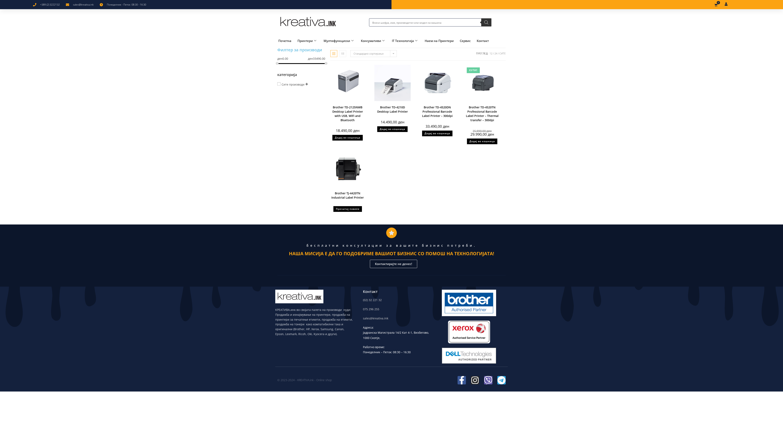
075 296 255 (371, 309)
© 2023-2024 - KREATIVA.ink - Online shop (304, 380)
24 (495, 53)
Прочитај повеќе (347, 209)
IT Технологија (403, 41)
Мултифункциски (337, 41)
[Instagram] (475, 380)
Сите (502, 53)
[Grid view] (333, 53)
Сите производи (293, 84)
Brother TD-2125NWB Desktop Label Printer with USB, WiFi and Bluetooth (347, 113)
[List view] (342, 53)
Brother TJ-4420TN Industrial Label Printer (347, 195)
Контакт (483, 41)
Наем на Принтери (439, 41)
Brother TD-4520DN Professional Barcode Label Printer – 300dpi (437, 111)
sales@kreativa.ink (375, 318)
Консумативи (371, 41)
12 (491, 53)
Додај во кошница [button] (347, 137)
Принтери (305, 41)
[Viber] (488, 380)
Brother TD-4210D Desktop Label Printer (392, 109)
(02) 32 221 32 (372, 300)
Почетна (284, 41)
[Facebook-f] (462, 380)
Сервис (465, 41)
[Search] (486, 22)
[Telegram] (501, 380)
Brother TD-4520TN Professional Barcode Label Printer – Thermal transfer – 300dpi (482, 113)
